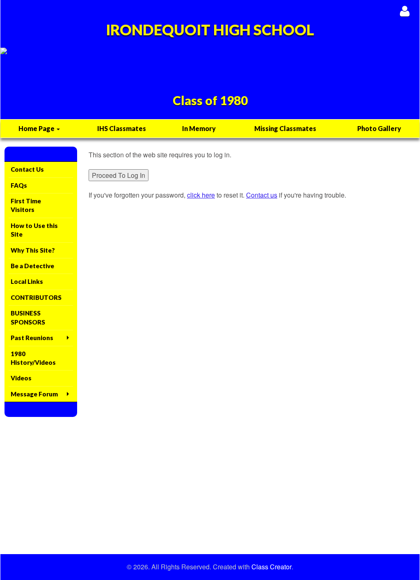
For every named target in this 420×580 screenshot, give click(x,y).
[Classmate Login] (404, 11)
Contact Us (27, 169)
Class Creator (271, 566)
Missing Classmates (285, 128)
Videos (21, 378)
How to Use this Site (34, 230)
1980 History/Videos (33, 358)
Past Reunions (32, 337)
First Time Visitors (26, 205)
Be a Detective (32, 265)
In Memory (199, 128)
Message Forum (34, 394)
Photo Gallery (379, 128)
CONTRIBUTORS (36, 297)
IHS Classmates (121, 128)
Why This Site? (33, 250)
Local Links (27, 281)
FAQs (19, 185)
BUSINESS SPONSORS (28, 317)
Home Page (37, 128)
